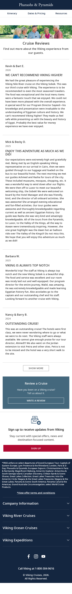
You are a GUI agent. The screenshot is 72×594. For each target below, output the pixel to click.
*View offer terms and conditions (36, 492)
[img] (36, 31)
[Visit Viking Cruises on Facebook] (29, 556)
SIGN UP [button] (36, 448)
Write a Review (36, 400)
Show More (36, 368)
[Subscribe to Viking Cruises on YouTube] (43, 556)
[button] (36, 503)
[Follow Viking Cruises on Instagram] (36, 556)
